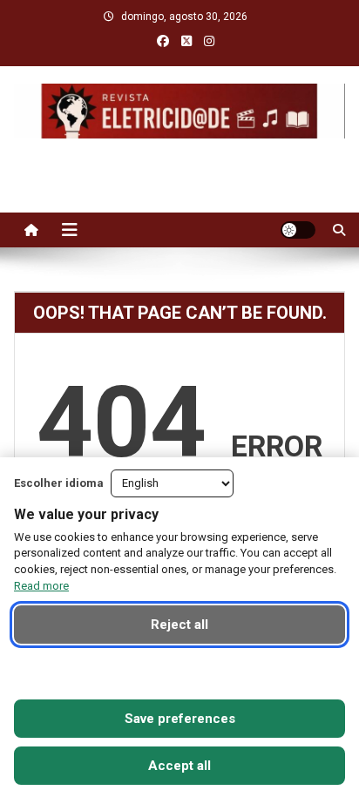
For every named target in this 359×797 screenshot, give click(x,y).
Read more (41, 585)
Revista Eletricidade (180, 155)
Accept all (179, 765)
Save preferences (180, 718)
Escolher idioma (59, 483)
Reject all (179, 624)
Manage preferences (180, 671)
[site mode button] (298, 230)
